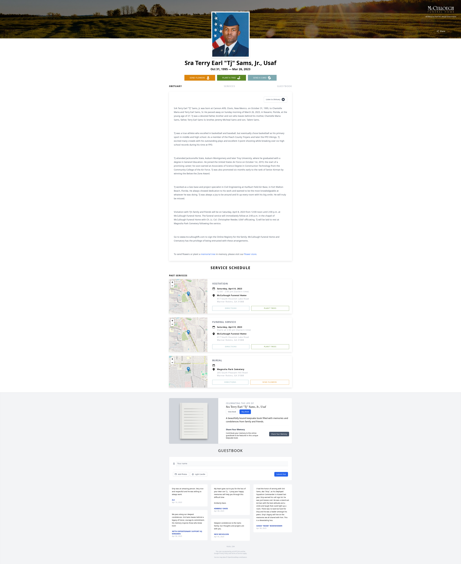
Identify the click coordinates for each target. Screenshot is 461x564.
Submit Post (281, 474)
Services (229, 86)
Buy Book (245, 412)
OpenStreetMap (233, 557)
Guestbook (284, 86)
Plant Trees (270, 308)
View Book (232, 412)
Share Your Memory (279, 434)
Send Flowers (269, 382)
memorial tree (208, 254)
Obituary (175, 86)
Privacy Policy (223, 553)
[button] (188, 293)
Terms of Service (237, 553)
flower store (250, 254)
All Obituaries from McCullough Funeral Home (440, 17)
